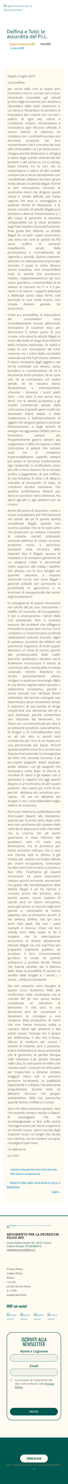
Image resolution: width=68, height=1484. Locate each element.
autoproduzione (27, 1169)
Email (34, 1366)
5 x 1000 (12, 1290)
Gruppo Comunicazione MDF (22, 44)
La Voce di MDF (17, 48)
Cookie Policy (14, 1273)
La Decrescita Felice (18, 1286)
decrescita (41, 1169)
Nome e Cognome (34, 1351)
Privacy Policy (15, 1269)
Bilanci (11, 1277)
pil (39, 1174)
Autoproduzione (16, 1295)
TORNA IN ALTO (34, 1458)
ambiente (14, 1169)
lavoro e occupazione (26, 1174)
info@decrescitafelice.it (21, 1250)
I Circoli (11, 1282)
